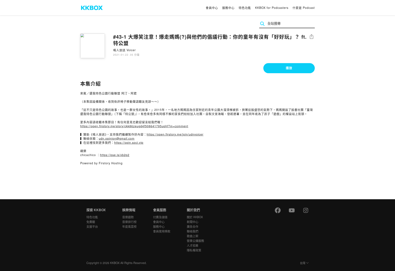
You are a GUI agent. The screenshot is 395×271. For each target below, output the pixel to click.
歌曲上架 (192, 236)
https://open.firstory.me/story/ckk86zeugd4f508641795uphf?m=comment (134, 126)
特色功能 (245, 8)
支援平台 (92, 226)
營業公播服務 (195, 241)
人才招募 (192, 245)
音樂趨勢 (128, 217)
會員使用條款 (161, 231)
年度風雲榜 (129, 226)
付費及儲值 (160, 217)
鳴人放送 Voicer (124, 50)
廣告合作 (192, 226)
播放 (289, 68)
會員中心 (212, 8)
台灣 (302, 263)
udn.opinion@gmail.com (117, 138)
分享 (311, 37)
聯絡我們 (192, 231)
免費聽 (90, 222)
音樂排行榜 (129, 222)
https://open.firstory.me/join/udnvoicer (175, 134)
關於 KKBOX (195, 217)
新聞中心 (192, 222)
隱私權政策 (194, 250)
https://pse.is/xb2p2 (114, 155)
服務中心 (228, 8)
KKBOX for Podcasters (271, 8)
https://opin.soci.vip (128, 142)
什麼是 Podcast (304, 8)
